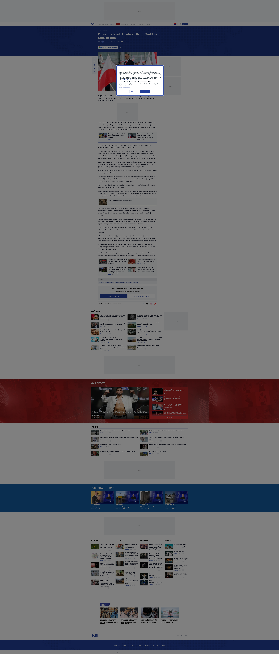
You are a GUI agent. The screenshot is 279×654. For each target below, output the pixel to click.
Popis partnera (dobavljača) (124, 87)
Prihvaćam (145, 91)
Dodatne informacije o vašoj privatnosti (131, 79)
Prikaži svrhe (134, 91)
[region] (140, 80)
